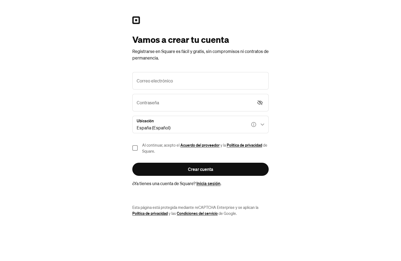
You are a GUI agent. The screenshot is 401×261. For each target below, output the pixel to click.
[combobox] (200, 124)
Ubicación (145, 120)
